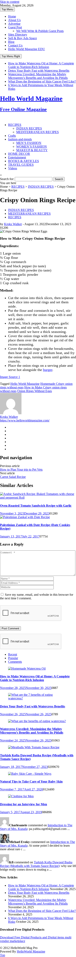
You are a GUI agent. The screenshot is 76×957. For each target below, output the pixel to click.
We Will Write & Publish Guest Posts (40, 31)
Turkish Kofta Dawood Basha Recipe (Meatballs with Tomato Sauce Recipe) (36, 864)
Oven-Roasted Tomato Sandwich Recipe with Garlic (36, 505)
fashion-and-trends (20, 139)
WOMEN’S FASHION (31, 146)
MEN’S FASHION (28, 143)
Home (12, 16)
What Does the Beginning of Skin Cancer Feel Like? (42, 81)
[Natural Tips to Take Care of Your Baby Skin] (29, 773)
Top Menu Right (11, 56)
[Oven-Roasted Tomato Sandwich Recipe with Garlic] (38, 497)
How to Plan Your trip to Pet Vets (21, 469)
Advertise (14, 23)
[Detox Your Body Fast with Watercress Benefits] (38, 698)
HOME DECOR (19, 153)
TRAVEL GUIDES (21, 164)
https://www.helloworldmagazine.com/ (24, 420)
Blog (11, 42)
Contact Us (15, 45)
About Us (14, 20)
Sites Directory (17, 34)
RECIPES (14, 124)
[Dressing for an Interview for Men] (21, 796)
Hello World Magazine (25, 383)
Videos (12, 168)
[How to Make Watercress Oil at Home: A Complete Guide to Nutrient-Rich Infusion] (27, 668)
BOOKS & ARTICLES (23, 161)
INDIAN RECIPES (29, 128)
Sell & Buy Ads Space (22, 38)
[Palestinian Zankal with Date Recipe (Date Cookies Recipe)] (25, 517)
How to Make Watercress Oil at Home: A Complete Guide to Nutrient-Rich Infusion (41, 65)
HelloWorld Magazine (31, 951)
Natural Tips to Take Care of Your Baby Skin (31, 781)
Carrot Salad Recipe (13, 476)
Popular (13, 658)
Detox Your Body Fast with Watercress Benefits (38, 70)
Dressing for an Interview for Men (23, 804)
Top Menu (7, 9)
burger (47, 370)
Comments (15, 661)
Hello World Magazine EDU (26, 49)
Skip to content (9, 1)
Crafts (12, 135)
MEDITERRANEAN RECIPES (37, 132)
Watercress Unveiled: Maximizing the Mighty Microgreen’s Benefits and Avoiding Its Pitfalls (38, 76)
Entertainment (17, 157)
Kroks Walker (13, 224)
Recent (12, 654)
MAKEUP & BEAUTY (32, 150)
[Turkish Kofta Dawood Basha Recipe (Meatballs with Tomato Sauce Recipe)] (33, 747)
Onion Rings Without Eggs (34, 391)
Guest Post (15, 27)
